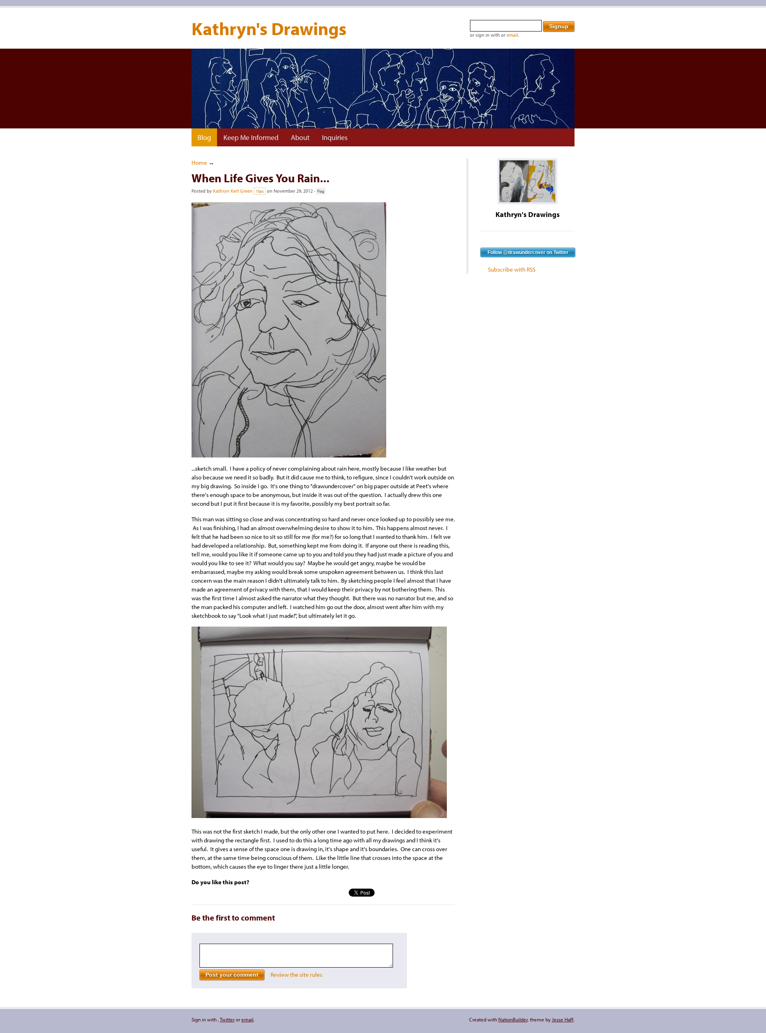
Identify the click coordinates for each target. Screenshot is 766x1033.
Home (199, 162)
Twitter (227, 1019)
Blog (204, 137)
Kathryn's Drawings (269, 28)
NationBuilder (512, 1019)
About (300, 137)
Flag (320, 191)
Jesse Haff (562, 1019)
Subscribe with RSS (511, 269)
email (512, 35)
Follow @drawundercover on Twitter (528, 252)
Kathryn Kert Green (233, 191)
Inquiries (334, 137)
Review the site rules (296, 974)
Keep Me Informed (250, 137)
